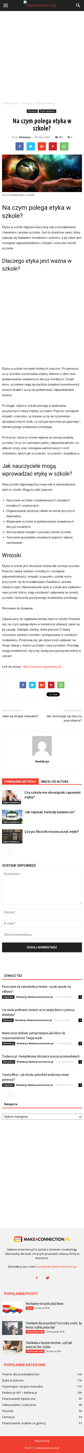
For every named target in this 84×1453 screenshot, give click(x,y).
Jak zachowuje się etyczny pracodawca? (64, 718)
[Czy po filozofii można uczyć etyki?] (12, 836)
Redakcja (25, 137)
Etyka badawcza (47, 111)
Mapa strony (42, 1441)
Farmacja (8, 1417)
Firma (29, 1308)
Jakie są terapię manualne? (20, 716)
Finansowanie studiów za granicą (24, 1423)
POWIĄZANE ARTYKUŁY (20, 781)
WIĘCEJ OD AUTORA (54, 781)
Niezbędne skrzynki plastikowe (44, 1303)
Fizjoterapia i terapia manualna (22, 1386)
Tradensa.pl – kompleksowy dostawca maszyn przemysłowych (41, 1056)
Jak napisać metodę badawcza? (49, 812)
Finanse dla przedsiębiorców (20, 1374)
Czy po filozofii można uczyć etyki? (51, 832)
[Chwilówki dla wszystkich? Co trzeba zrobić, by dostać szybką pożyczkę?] (12, 1328)
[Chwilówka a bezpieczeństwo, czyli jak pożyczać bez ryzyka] (12, 1348)
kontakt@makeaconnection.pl (56, 1266)
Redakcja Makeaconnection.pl (34, 996)
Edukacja (32, 111)
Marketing (8, 1043)
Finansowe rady (35, 1331)
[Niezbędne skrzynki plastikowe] (12, 1309)
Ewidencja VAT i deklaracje (19, 1392)
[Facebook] (36, 1278)
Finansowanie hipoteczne (18, 1399)
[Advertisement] (42, 55)
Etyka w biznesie (13, 1380)
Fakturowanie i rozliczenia (19, 1405)
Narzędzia (8, 1061)
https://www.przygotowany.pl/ (41, 666)
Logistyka (8, 997)
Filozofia (7, 1411)
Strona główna (10, 103)
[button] (78, 5)
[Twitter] (47, 1278)
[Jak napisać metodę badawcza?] (12, 817)
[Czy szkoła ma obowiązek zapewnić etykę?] (12, 797)
